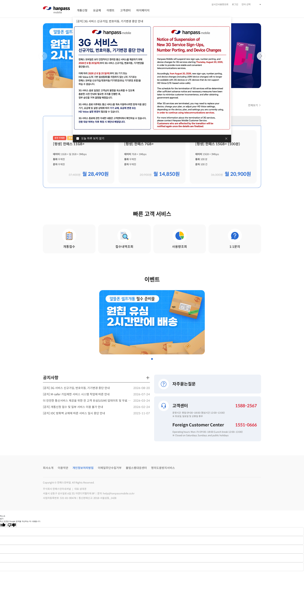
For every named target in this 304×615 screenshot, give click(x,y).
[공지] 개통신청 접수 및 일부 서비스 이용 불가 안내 (73, 407)
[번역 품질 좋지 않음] (12, 525)
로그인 (235, 4)
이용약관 (63, 468)
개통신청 (82, 10)
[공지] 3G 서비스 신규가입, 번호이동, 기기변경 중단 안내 (76, 388)
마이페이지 (143, 10)
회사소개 (48, 468)
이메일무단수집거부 (110, 468)
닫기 (226, 138)
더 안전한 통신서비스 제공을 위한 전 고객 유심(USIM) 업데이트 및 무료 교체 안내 (87, 401)
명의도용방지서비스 (163, 468)
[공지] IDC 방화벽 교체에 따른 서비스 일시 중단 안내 (74, 413)
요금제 (97, 10)
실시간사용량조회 (219, 4)
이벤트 (111, 10)
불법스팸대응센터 (136, 468)
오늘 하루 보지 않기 (92, 138)
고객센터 (125, 10)
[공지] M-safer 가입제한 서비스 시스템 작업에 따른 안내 (76, 394)
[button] (43, 56)
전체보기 (253, 105)
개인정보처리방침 (83, 468)
